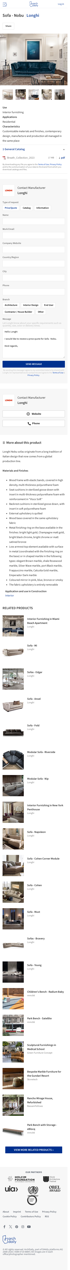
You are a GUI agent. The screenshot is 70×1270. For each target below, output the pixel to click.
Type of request (11, 202)
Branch (6, 299)
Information (42, 208)
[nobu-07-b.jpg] (21, 94)
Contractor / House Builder (18, 312)
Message (7, 319)
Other (41, 312)
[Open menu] (4, 4)
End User (48, 305)
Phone (6, 285)
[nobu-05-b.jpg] (8, 94)
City (5, 271)
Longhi (33, 15)
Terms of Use (43, 164)
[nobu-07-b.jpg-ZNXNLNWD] (34, 94)
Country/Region (11, 257)
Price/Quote (11, 208)
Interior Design (30, 305)
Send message (34, 364)
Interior (9, 595)
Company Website (12, 243)
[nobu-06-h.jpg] (47, 94)
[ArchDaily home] (33, 4)
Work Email (8, 229)
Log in (61, 4)
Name (5, 215)
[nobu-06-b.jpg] (60, 94)
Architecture (11, 305)
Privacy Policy (56, 164)
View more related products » (34, 1150)
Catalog (27, 208)
